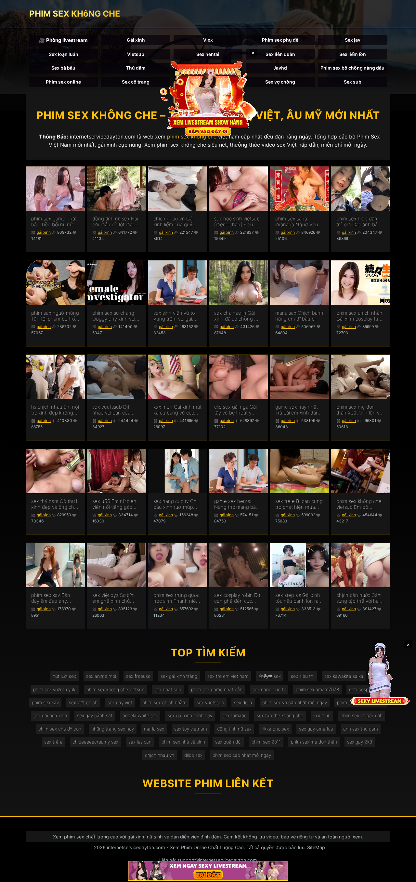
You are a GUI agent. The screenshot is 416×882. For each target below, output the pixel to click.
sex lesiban (139, 741)
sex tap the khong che (280, 715)
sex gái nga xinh (50, 715)
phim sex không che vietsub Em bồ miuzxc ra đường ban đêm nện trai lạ (359, 504)
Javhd (280, 68)
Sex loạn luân (63, 54)
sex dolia (243, 702)
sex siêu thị (302, 676)
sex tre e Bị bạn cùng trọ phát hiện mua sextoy (299, 504)
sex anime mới (101, 676)
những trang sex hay (112, 728)
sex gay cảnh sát (94, 715)
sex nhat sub (167, 689)
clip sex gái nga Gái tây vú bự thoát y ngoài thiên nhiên (235, 410)
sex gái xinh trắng (179, 676)
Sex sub (352, 82)
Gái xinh (136, 40)
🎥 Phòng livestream (63, 40)
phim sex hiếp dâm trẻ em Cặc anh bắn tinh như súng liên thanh (358, 222)
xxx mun (322, 715)
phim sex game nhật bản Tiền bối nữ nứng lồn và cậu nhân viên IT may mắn (54, 222)
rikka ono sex (275, 728)
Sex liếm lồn (352, 54)
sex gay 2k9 (359, 741)
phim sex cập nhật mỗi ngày (242, 755)
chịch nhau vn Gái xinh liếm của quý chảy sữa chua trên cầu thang (174, 222)
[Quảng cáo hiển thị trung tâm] (208, 97)
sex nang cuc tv (269, 689)
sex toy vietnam (190, 728)
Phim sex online (63, 82)
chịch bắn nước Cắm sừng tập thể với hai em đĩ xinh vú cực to (359, 598)
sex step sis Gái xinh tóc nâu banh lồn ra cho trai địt (297, 598)
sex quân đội (228, 741)
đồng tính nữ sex (234, 728)
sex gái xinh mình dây (190, 715)
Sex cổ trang (136, 82)
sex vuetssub (210, 702)
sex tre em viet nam (228, 676)
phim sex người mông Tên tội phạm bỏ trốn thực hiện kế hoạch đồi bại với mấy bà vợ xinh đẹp (55, 316)
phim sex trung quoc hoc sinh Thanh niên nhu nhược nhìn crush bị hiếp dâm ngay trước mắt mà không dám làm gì (176, 598)
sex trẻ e (53, 741)
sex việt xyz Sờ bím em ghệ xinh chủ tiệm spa (113, 598)
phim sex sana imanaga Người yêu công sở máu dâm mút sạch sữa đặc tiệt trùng (298, 222)
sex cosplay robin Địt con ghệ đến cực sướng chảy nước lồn (237, 598)
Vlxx (208, 40)
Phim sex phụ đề (280, 40)
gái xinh (44, 232)
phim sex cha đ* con (59, 728)
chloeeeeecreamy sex (95, 741)
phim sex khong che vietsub (115, 689)
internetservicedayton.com (136, 847)
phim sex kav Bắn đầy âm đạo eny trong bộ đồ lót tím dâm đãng (51, 598)
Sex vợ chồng (280, 82)
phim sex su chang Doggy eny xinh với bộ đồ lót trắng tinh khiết (113, 316)
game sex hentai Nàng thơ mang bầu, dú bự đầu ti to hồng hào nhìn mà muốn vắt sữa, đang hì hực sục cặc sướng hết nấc (237, 504)
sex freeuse (138, 676)
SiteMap (316, 847)
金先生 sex (270, 676)
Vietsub (135, 54)
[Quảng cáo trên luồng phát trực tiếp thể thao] (208, 871)
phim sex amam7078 (317, 689)
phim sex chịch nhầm (164, 702)
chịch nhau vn (159, 755)
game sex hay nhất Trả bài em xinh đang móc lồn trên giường (298, 410)
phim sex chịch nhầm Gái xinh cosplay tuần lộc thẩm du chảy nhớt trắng (360, 316)
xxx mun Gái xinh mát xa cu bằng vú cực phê (177, 410)
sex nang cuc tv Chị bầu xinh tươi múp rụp (175, 504)
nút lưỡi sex (64, 676)
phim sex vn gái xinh (362, 715)
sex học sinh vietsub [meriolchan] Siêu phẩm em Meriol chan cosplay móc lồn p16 (237, 222)
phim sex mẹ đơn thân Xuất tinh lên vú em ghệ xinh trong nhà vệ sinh (359, 410)
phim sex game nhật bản (216, 689)
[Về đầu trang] (402, 874)
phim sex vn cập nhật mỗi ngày (294, 702)
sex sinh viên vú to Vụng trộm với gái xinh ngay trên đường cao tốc (177, 316)
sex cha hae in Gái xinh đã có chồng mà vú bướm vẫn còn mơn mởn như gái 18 (237, 316)
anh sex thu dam (360, 728)
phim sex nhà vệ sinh (183, 741)
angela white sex (140, 715)
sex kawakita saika (343, 676)
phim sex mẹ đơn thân (314, 741)
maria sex (154, 728)
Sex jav (352, 40)
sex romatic (234, 715)
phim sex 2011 (266, 741)
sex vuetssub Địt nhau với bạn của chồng (111, 410)
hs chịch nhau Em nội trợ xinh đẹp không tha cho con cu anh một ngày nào (55, 410)
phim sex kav (45, 702)
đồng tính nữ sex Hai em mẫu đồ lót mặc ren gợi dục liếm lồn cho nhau (115, 222)
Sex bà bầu (63, 68)
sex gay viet (120, 702)
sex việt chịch (83, 702)
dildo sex (193, 755)
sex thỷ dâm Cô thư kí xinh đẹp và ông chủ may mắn (55, 504)
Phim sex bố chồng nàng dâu (352, 68)
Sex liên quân (280, 54)
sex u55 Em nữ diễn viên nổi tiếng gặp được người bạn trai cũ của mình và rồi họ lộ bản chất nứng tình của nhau (116, 504)
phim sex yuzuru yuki (54, 689)
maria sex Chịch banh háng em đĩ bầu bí (299, 316)
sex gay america (316, 728)
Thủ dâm (136, 68)
